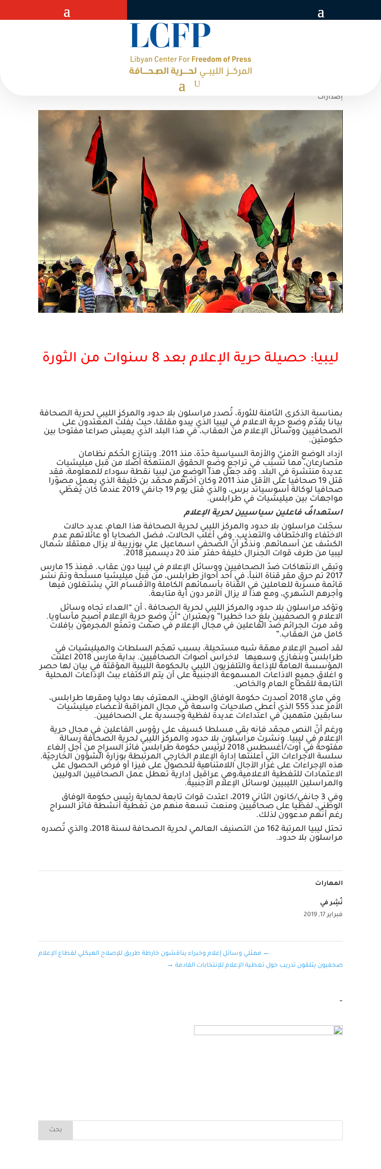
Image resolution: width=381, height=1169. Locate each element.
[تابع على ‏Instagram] (186, 10)
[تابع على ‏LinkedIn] (151, 10)
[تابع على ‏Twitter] (206, 10)
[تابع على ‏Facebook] (226, 10)
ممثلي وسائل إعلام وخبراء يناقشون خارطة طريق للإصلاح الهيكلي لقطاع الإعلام (154, 953)
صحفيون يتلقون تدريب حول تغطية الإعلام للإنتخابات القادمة (255, 965)
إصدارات (330, 97)
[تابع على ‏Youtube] (167, 10)
